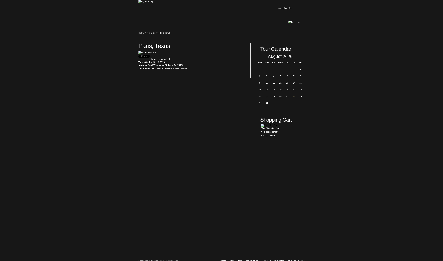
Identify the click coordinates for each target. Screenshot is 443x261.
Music (146, 23)
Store (149, 23)
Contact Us (156, 23)
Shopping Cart (153, 23)
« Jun (259, 56)
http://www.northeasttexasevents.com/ (169, 68)
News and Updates (163, 23)
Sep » (302, 56)
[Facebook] (294, 22)
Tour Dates (160, 23)
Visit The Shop (268, 135)
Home (142, 23)
